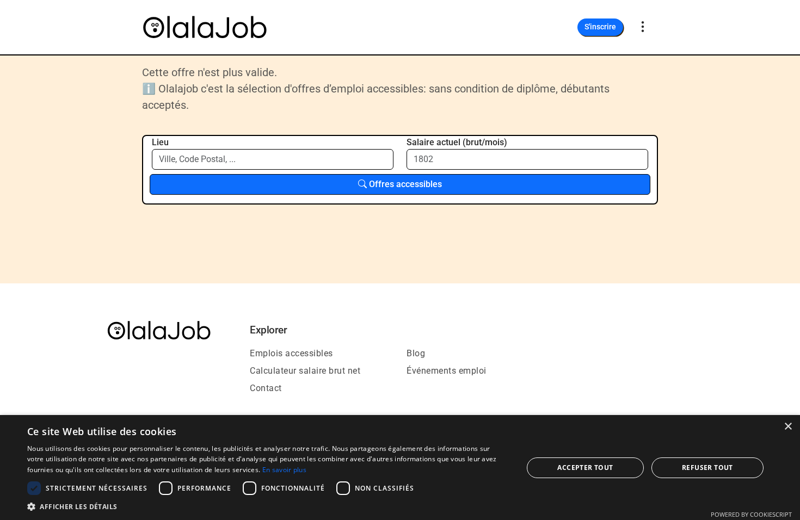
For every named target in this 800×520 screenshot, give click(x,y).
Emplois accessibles (291, 353)
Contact (266, 388)
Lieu (160, 142)
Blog (416, 353)
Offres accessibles (404, 184)
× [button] (788, 427)
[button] (267, 506)
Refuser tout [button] (707, 467)
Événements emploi (447, 371)
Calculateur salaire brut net (305, 371)
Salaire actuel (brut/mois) (457, 142)
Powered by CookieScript (751, 514)
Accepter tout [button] (585, 467)
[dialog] (400, 467)
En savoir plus (284, 469)
